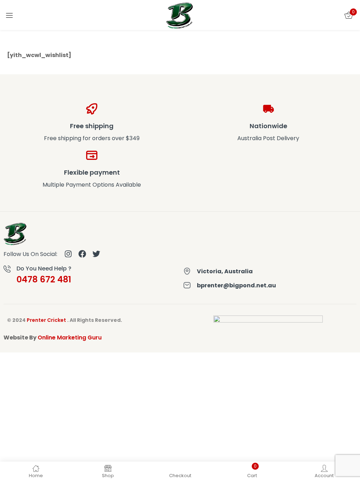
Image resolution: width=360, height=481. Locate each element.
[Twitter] (96, 254)
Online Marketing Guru (70, 337)
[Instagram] (68, 254)
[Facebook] (82, 254)
